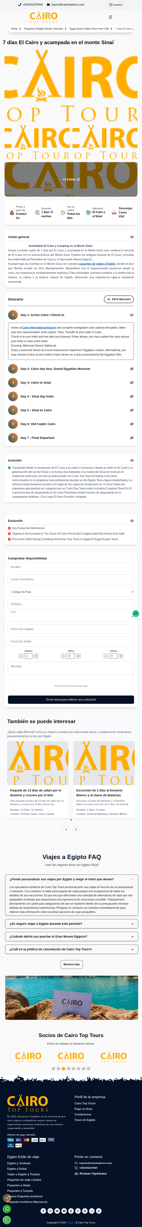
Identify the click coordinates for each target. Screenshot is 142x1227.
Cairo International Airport (39, 327)
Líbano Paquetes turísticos (25, 1196)
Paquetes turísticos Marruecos (27, 1201)
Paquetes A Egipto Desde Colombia (43, 28)
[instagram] (50, 1211)
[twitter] (57, 1211)
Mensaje (16, 666)
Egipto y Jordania (18, 1163)
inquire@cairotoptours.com (67, 4)
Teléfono (16, 604)
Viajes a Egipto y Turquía (23, 1174)
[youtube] (64, 1211)
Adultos (28, 650)
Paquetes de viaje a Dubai (24, 1179)
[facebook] (43, 1211)
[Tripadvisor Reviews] (136, 613)
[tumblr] (71, 1211)
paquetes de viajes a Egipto (97, 263)
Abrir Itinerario (121, 299)
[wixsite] (92, 1211)
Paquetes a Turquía (20, 1190)
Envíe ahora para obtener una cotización (71, 699)
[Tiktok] (98, 1211)
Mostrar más (72, 964)
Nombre (16, 566)
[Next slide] (75, 829)
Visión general (18, 237)
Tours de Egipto (84, 1119)
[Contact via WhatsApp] (7, 1209)
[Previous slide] (66, 829)
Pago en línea (83, 1108)
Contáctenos (82, 1114)
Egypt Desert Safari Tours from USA (89, 28)
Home (14, 28)
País (13, 611)
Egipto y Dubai (17, 1168)
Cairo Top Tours (85, 1103)
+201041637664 (33, 4)
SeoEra (71, 1222)
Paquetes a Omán (18, 1185)
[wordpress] (85, 1211)
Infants (113, 650)
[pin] (78, 1211)
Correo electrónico (22, 579)
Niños (71, 650)
